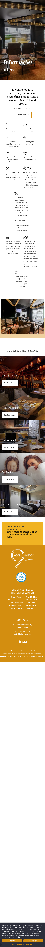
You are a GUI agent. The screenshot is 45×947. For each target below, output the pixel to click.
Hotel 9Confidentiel (16, 606)
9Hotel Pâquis (30, 608)
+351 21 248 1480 (22, 631)
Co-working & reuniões (14, 440)
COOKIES (41, 656)
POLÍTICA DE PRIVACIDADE (28, 656)
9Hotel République (16, 603)
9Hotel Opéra (16, 597)
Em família (7, 472)
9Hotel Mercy (31, 603)
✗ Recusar (33, 941)
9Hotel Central (31, 600)
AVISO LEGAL (12, 656)
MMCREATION (28, 659)
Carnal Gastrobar (11, 375)
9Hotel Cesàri (31, 606)
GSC (18, 656)
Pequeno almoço (11, 407)
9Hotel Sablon (31, 597)
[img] (22, 372)
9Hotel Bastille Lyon (16, 600)
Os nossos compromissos (15, 504)
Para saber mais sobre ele (22, 944)
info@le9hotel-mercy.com (22, 634)
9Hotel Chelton (16, 608)
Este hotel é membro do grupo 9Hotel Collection (22, 651)
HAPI (13, 659)
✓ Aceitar (11, 941)
